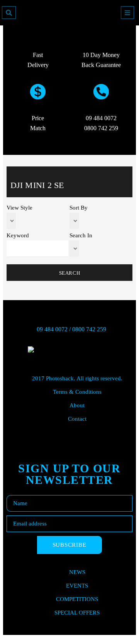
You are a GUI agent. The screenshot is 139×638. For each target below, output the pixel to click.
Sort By (79, 208)
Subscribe (69, 545)
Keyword (18, 235)
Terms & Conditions (77, 392)
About (77, 405)
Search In (81, 235)
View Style (19, 208)
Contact (77, 419)
